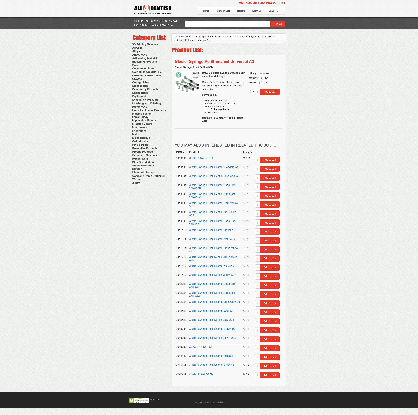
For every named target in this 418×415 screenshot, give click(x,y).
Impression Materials (145, 120)
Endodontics (140, 92)
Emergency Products (145, 89)
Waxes (136, 179)
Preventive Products (145, 148)
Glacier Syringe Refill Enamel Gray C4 (211, 311)
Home (206, 10)
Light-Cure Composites (213, 36)
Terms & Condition (152, 399)
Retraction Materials (144, 155)
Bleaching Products (144, 61)
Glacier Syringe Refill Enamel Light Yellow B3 (213, 249)
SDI (264, 36)
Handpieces (139, 106)
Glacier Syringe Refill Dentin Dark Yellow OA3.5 (213, 213)
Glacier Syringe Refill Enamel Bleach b (211, 364)
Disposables (140, 85)
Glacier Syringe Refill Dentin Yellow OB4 (212, 275)
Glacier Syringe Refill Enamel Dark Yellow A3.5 (213, 204)
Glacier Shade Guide (201, 373)
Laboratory (139, 130)
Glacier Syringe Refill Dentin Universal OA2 (214, 176)
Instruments (139, 127)
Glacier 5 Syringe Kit (201, 158)
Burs (135, 64)
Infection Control (142, 123)
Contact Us (274, 10)
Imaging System (142, 113)
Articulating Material (144, 58)
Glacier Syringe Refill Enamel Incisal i (211, 355)
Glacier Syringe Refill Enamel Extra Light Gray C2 (212, 285)
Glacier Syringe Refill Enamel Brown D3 (212, 329)
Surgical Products (143, 165)
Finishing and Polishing (147, 103)
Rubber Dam (140, 158)
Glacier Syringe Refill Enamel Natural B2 (212, 239)
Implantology (140, 116)
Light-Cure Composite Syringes (243, 36)
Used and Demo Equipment (149, 175)
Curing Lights (140, 82)
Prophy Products (142, 151)
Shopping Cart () (272, 2)
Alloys (136, 51)
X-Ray (136, 182)
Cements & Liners (143, 68)
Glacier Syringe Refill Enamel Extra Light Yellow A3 (212, 186)
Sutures (137, 168)
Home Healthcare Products (149, 110)
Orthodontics (140, 141)
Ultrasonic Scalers (143, 172)
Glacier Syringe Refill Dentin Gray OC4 (211, 320)
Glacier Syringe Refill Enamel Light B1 (211, 230)
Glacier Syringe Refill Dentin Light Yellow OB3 (213, 258)
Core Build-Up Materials (147, 71)
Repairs (241, 10)
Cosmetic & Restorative (146, 75)
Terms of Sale (223, 10)
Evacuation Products (145, 99)
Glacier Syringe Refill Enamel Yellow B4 (212, 266)
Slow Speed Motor (143, 162)
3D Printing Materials (145, 44)
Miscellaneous (141, 137)
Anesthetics (139, 54)
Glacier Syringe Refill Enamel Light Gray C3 (214, 302)
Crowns (137, 78)
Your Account (248, 2)
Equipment (139, 96)
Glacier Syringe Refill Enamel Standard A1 (213, 167)
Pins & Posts (140, 144)
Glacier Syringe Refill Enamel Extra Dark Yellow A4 (212, 222)
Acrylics (137, 47)
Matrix (136, 134)
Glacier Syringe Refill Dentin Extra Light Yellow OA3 (212, 195)
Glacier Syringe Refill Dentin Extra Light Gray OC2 (212, 294)
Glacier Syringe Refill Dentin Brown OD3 (212, 338)
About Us (256, 10)
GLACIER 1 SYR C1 (201, 347)
